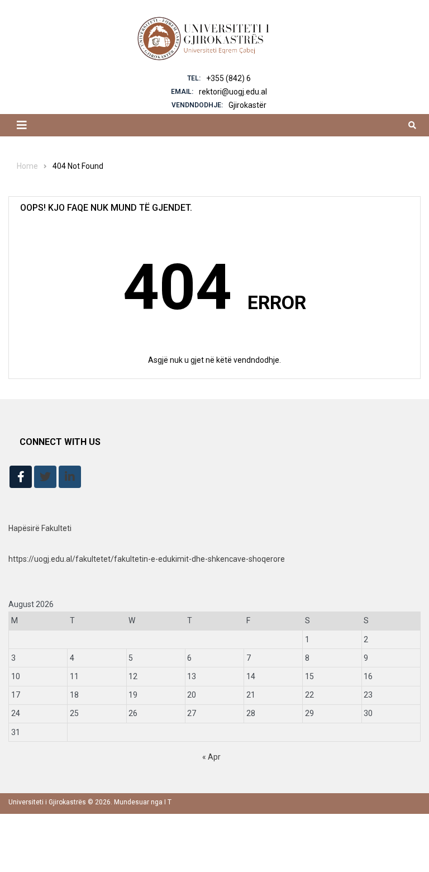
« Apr (211, 756)
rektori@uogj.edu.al (233, 92)
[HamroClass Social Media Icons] (20, 477)
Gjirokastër (247, 105)
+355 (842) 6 (228, 78)
